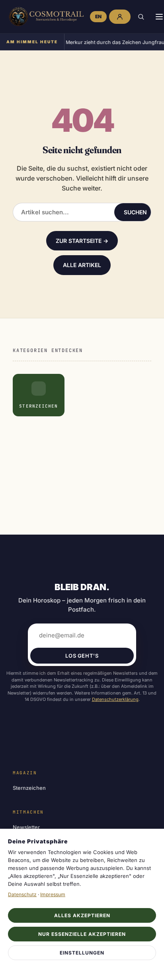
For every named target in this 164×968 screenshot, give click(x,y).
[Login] (120, 17)
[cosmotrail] (45, 17)
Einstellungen (82, 953)
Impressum (52, 894)
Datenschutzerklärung (115, 699)
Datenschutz (22, 894)
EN (98, 16)
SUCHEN (135, 212)
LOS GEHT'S (82, 655)
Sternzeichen (29, 788)
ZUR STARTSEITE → (82, 240)
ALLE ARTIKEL (82, 265)
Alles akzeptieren (82, 915)
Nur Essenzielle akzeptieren (82, 934)
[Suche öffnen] (141, 17)
